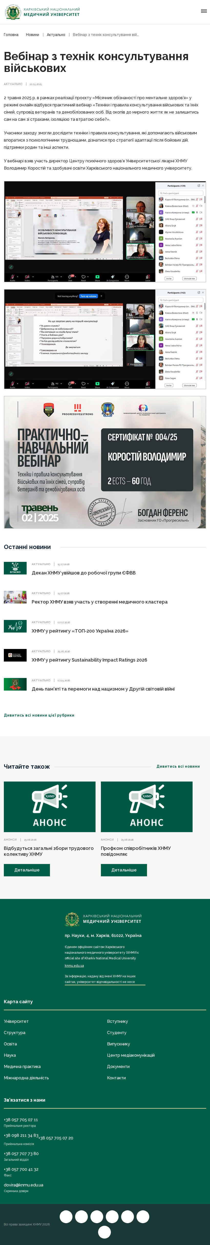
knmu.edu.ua (74, 966)
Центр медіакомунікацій (131, 1055)
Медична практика (22, 1066)
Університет (16, 1021)
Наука (10, 1055)
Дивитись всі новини (178, 766)
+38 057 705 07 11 (21, 1119)
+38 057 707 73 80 (21, 1153)
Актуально (13, 84)
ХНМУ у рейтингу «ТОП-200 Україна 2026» (80, 631)
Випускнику (118, 1044)
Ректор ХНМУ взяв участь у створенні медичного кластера (100, 602)
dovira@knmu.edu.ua (23, 1185)
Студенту (117, 1032)
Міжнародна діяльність (26, 1077)
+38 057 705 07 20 (55, 1138)
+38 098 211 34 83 (21, 1135)
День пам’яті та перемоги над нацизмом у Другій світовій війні (103, 689)
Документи (118, 1066)
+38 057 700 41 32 (21, 1169)
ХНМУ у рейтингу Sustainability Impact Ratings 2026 (89, 660)
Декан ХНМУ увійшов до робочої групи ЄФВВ (84, 572)
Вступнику (117, 1021)
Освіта (10, 1044)
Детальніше (26, 870)
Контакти (116, 1077)
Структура (14, 1032)
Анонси (10, 839)
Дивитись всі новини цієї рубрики (39, 715)
